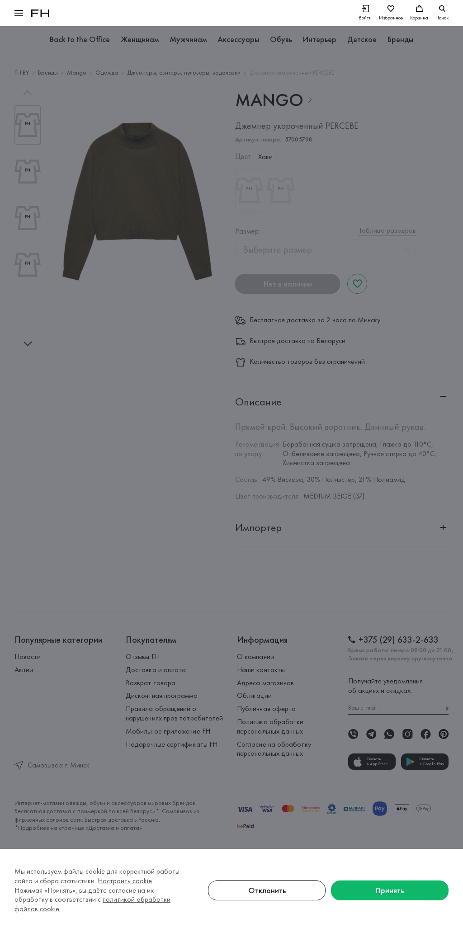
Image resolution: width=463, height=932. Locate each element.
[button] (18, 13)
